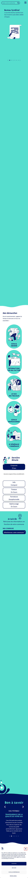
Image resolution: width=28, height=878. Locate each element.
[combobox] (9, 3)
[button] (25, 849)
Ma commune (8, 528)
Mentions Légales (13, 875)
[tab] (14, 467)
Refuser (14, 868)
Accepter (14, 863)
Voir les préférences (14, 872)
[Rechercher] (18, 3)
